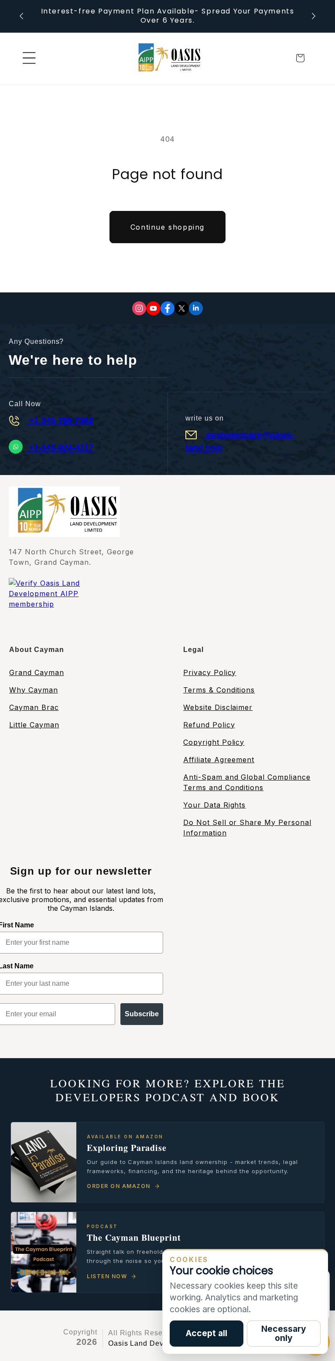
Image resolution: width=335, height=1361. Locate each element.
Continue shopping (167, 227)
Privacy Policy (209, 672)
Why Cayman (33, 690)
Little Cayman (34, 724)
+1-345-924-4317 (59, 447)
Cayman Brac (34, 707)
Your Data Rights (214, 805)
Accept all (206, 1333)
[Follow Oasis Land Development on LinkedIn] (196, 308)
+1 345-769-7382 (60, 420)
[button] (29, 58)
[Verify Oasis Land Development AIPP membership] (63, 605)
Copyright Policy (213, 742)
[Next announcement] (313, 16)
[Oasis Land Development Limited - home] (167, 58)
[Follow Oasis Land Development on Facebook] (167, 308)
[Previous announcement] (21, 16)
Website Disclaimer (218, 707)
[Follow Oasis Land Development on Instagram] (139, 308)
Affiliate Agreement (218, 759)
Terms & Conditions (219, 690)
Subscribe (142, 1014)
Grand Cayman (36, 672)
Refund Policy (209, 724)
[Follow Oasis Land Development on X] (181, 308)
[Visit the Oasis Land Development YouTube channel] (153, 308)
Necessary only (283, 1333)
